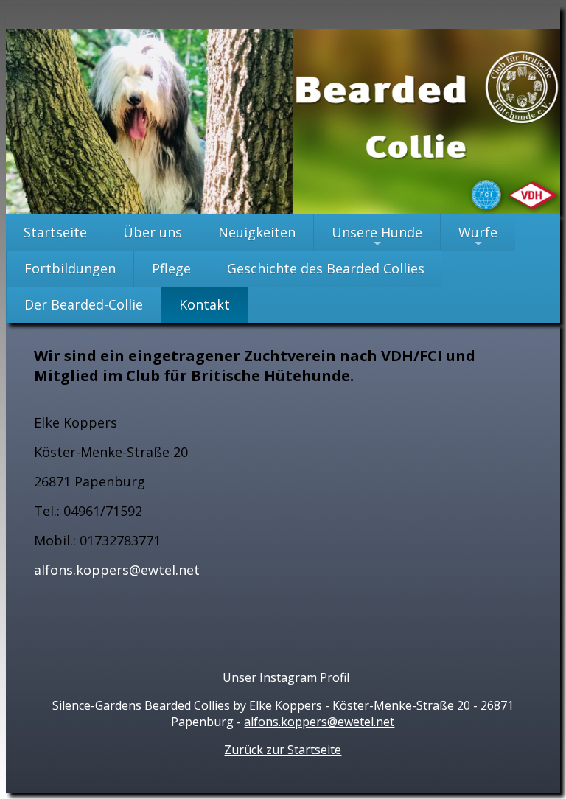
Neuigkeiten (257, 232)
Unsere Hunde (377, 237)
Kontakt (204, 304)
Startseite (55, 232)
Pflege (171, 268)
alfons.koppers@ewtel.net (117, 570)
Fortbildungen (70, 268)
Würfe (477, 237)
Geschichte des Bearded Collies (325, 268)
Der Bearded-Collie (83, 304)
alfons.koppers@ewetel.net (319, 721)
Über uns (152, 232)
